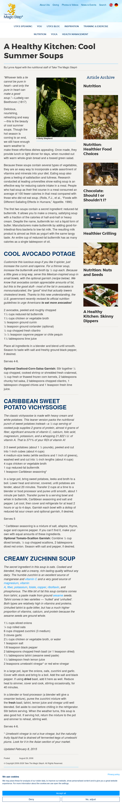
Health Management (75, 34)
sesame (58, 595)
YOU (39, 26)
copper (41, 587)
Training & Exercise (96, 26)
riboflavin (53, 587)
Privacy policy (114, 774)
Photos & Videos (70, 4)
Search (102, 4)
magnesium (11, 583)
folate (32, 587)
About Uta (45, 4)
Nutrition (40, 34)
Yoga (54, 34)
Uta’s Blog (53, 26)
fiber (10, 587)
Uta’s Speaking (23, 26)
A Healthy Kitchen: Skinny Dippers (98, 316)
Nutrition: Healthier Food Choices (97, 149)
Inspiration (71, 26)
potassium (20, 587)
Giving (56, 4)
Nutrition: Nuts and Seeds (97, 272)
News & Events (88, 4)
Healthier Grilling (99, 233)
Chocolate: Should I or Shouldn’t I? (94, 196)
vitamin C (31, 579)
